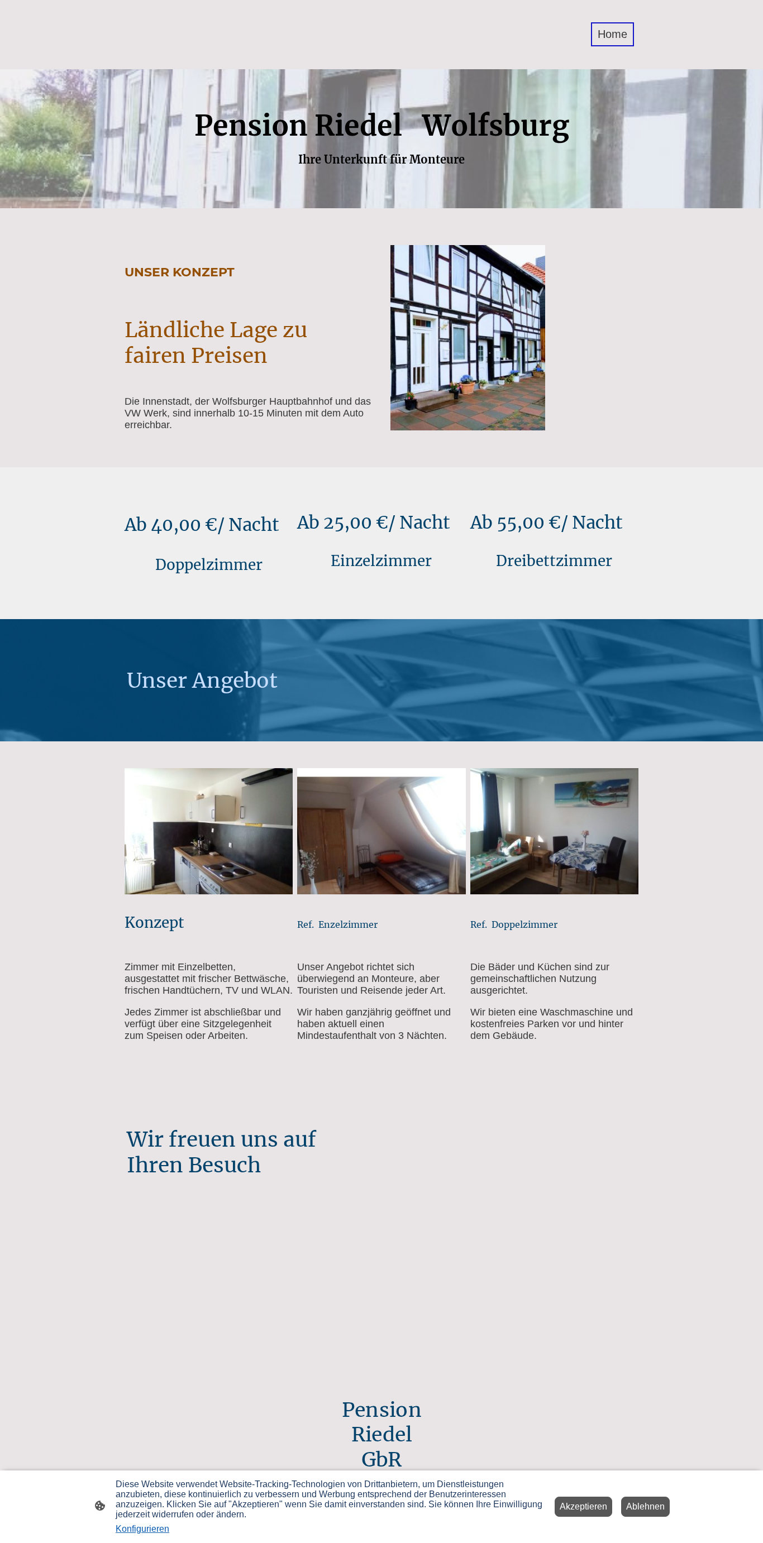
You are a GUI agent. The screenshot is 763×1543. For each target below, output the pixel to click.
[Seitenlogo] (166, 60)
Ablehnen (645, 1506)
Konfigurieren (142, 1529)
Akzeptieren (583, 1506)
